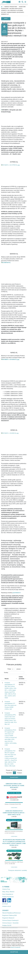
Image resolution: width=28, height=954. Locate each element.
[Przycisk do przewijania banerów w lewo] (2, 880)
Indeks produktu (21, 677)
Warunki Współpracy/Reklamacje (11, 913)
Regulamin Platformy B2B (9, 915)
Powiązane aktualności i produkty (17, 870)
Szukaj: (6, 672)
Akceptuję (14, 952)
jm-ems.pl (5, 903)
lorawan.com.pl (6, 906)
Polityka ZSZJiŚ (6, 925)
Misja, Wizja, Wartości (8, 891)
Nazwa (7, 678)
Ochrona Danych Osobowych (10, 920)
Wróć (6, 18)
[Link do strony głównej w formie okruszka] (1, 6)
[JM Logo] (5, 2)
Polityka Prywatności (8, 896)
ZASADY (5, 910)
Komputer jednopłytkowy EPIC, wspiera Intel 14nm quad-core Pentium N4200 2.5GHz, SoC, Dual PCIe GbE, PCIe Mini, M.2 (11, 718)
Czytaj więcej (14, 807)
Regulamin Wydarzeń (8, 918)
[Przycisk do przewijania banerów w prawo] (26, 880)
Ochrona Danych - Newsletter (10, 923)
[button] (4, 29)
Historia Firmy (6, 889)
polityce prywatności (15, 947)
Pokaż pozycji (14, 669)
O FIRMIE (5, 887)
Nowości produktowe (10, 6)
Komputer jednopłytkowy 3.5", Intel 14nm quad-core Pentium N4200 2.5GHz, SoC (10, 705)
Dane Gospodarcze (7, 894)
